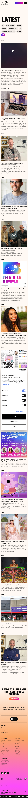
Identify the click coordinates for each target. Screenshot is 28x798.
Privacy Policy (4, 790)
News (3, 34)
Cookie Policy (4, 786)
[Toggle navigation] (25, 3)
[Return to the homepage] (4, 3)
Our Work (4, 728)
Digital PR (19, 31)
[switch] (24, 395)
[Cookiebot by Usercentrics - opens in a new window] (19, 370)
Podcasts (4, 28)
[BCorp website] (26, 792)
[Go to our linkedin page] (5, 773)
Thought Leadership (10, 25)
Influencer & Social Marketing (8, 31)
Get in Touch (4, 732)
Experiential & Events (13, 28)
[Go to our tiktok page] (8, 773)
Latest (3, 730)
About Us (3, 725)
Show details (19, 411)
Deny (14, 426)
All (3, 25)
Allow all (14, 416)
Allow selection (14, 421)
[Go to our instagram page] (2, 773)
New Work (19, 25)
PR (20, 28)
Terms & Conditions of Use (7, 788)
